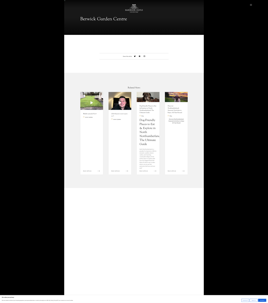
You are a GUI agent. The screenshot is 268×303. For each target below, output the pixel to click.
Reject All (254, 300)
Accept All (262, 300)
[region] (134, 299)
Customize (245, 300)
